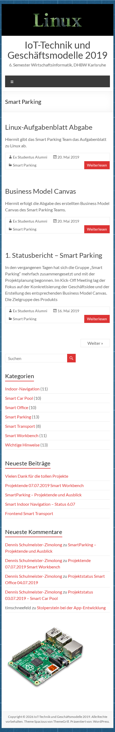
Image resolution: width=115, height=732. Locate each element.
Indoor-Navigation (22, 388)
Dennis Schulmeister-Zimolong (33, 544)
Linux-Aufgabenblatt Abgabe (49, 127)
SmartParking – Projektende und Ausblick (43, 494)
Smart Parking (24, 165)
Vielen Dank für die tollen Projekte (36, 475)
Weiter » (95, 343)
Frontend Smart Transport (29, 513)
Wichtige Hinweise (22, 444)
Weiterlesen (97, 165)
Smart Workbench (22, 435)
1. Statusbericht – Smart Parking (53, 255)
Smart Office (16, 407)
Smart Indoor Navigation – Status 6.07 (40, 504)
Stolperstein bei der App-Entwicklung (71, 607)
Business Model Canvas (40, 191)
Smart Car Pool (19, 398)
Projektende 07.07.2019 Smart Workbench (44, 485)
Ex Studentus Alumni (30, 157)
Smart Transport (20, 426)
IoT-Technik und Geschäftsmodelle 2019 (57, 50)
